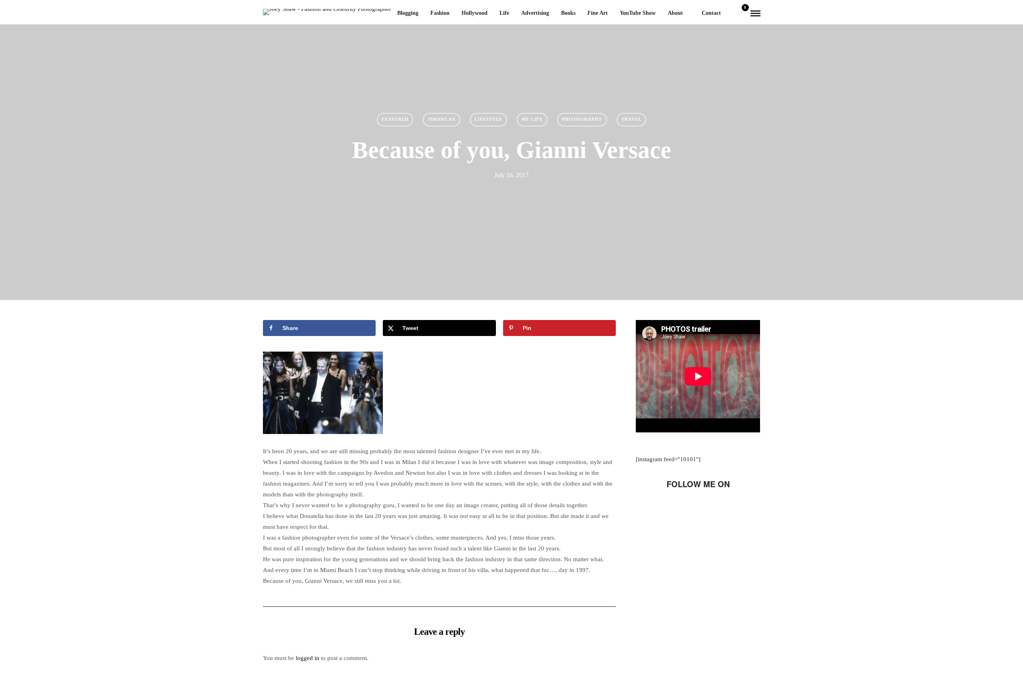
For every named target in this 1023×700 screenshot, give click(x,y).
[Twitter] (678, 508)
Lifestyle (488, 119)
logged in (307, 658)
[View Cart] (742, 13)
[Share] (731, 13)
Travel (631, 119)
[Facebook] (664, 508)
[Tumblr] (705, 508)
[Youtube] (691, 508)
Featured (395, 119)
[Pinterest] (718, 508)
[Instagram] (732, 508)
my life (532, 119)
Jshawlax (442, 119)
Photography (582, 119)
